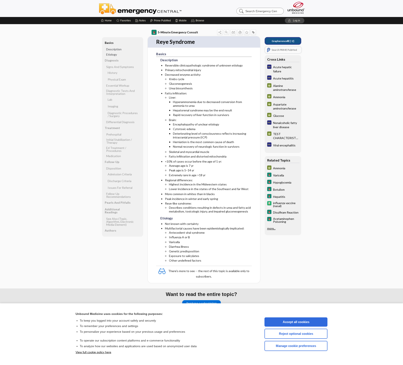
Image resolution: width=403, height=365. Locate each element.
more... (271, 228)
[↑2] (283, 41)
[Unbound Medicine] (296, 7)
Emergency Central (151, 8)
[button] (198, 20)
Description (114, 49)
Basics (109, 42)
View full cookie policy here (93, 352)
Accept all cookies (296, 322)
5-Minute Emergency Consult (178, 32)
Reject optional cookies (296, 333)
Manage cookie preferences (296, 346)
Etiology (111, 54)
